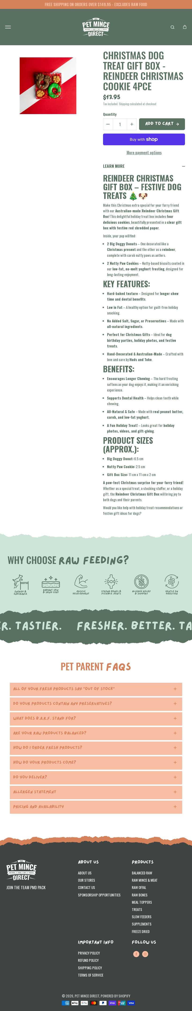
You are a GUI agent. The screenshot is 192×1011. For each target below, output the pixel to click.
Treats (137, 909)
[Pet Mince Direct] (96, 27)
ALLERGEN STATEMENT (34, 792)
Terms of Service (90, 974)
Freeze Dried (141, 931)
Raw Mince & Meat (145, 880)
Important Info (96, 942)
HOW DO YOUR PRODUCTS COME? (44, 762)
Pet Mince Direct (87, 995)
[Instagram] (145, 954)
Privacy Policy (89, 952)
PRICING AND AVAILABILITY (38, 807)
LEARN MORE (114, 166)
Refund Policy (88, 960)
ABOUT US (88, 862)
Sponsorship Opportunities (99, 894)
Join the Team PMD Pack (25, 887)
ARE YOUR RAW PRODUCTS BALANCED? (49, 733)
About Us (85, 872)
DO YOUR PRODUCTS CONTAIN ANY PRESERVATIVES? (62, 703)
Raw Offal (139, 887)
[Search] (172, 26)
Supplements (141, 923)
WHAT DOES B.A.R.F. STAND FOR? (44, 718)
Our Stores (86, 880)
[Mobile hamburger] (8, 27)
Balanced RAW (142, 872)
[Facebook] (136, 954)
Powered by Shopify (115, 995)
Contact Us (86, 887)
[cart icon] (184, 26)
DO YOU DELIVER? (30, 777)
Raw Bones (140, 894)
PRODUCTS (142, 862)
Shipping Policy (90, 967)
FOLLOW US (144, 942)
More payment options (144, 152)
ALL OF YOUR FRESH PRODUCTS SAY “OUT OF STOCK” (64, 689)
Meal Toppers (142, 902)
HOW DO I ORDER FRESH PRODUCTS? (47, 748)
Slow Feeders (141, 916)
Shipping (124, 104)
